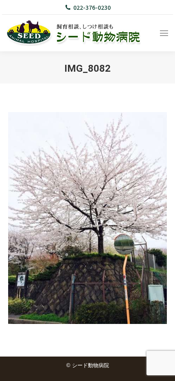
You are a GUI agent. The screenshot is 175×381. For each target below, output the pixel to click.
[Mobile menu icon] (164, 33)
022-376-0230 (92, 7)
